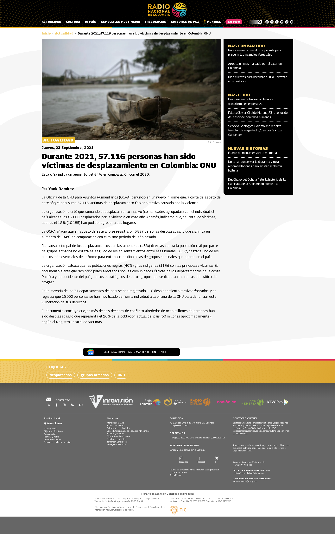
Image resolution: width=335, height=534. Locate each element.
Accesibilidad (175, 475)
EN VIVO (234, 21)
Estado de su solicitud (116, 439)
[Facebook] (276, 22)
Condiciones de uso (178, 472)
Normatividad (50, 434)
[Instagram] (272, 22)
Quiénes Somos (53, 423)
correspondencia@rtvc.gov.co (245, 431)
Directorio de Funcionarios (118, 436)
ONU (121, 375)
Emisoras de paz (185, 21)
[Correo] (291, 22)
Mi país (90, 21)
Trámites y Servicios (115, 433)
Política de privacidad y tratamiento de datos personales (194, 469)
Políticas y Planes (51, 437)
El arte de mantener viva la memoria (252, 153)
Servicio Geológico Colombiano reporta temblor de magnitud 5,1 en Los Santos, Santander (255, 130)
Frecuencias (155, 21)
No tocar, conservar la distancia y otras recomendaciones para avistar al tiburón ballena (255, 166)
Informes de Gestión (52, 439)
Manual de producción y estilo (57, 442)
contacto (62, 400)
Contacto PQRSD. (240, 433)
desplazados (61, 375)
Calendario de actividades (118, 428)
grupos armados (95, 375)
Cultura (73, 21)
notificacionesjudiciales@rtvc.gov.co (248, 473)
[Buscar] (255, 22)
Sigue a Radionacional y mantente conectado (134, 352)
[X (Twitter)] (267, 22)
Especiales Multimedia (120, 21)
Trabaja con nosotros (116, 425)
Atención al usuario (115, 423)
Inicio (46, 33)
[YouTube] (281, 22)
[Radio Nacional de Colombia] (167, 10)
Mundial (214, 21)
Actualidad (51, 21)
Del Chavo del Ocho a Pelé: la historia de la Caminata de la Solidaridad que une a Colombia (257, 184)
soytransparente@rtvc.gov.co (245, 481)
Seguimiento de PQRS (242, 450)
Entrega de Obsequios (116, 444)
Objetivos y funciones (53, 431)
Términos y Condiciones (117, 442)
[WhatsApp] (286, 22)
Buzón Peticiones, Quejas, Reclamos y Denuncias (128, 431)
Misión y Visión (50, 428)
